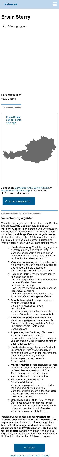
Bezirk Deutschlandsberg (15, 190)
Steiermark (10, 4)
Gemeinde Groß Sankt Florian (32, 187)
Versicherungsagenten (17, 201)
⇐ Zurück (29, 447)
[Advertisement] (29, 61)
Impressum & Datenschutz (25, 455)
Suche (45, 455)
